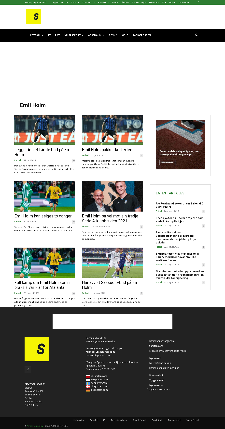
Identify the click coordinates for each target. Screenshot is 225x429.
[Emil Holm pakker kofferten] (112, 130)
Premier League (139, 2)
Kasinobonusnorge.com (162, 340)
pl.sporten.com (99, 376)
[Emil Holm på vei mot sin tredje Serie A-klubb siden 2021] (112, 196)
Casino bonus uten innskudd (164, 367)
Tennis (115, 2)
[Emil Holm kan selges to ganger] (44, 196)
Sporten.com (104, 362)
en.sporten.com (99, 379)
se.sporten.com (99, 382)
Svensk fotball (192, 420)
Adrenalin (102, 2)
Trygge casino (156, 380)
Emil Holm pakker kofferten (107, 149)
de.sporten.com (99, 389)
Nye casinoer (156, 385)
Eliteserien (154, 2)
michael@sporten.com (98, 355)
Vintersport (87, 2)
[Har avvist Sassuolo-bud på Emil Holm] (112, 263)
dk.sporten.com (99, 386)
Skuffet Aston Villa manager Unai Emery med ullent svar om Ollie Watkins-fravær (177, 257)
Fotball (74, 2)
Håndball (125, 2)
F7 (163, 2)
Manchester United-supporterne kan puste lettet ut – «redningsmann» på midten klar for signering (180, 275)
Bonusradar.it (156, 375)
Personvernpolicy (35, 426)
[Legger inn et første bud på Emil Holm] (44, 130)
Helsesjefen (184, 2)
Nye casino (155, 358)
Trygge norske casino (158, 389)
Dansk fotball (174, 420)
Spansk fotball (139, 420)
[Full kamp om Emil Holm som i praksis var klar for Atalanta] (44, 263)
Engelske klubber (119, 420)
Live (57, 35)
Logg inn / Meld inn (60, 2)
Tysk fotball (157, 420)
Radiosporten (142, 35)
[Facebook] (198, 2)
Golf (125, 35)
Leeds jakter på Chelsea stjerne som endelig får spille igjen (179, 219)
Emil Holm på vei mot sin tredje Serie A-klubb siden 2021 (110, 218)
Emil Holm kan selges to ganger (43, 216)
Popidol (172, 2)
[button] (196, 35)
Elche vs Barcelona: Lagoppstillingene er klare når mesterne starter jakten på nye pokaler (176, 237)
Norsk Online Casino (160, 363)
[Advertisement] (112, 68)
